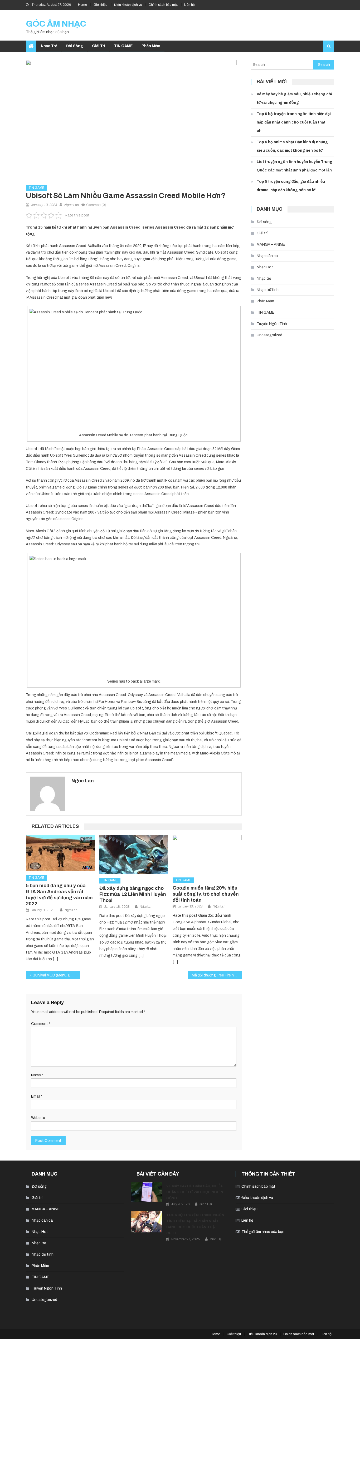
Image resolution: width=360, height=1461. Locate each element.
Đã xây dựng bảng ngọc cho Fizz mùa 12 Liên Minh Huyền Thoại (132, 894)
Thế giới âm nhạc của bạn (262, 1232)
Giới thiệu (101, 5)
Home (82, 5)
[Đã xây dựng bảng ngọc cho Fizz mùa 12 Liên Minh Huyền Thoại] (133, 854)
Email (36, 1096)
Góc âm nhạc (56, 23)
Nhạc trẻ (49, 46)
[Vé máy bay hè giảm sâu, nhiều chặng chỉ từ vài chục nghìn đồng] (146, 1192)
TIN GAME (123, 46)
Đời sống (74, 46)
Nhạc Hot (265, 267)
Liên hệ (189, 5)
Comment (40, 1024)
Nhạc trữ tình (268, 290)
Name (37, 1075)
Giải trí (98, 46)
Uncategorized (269, 335)
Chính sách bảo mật (163, 5)
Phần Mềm (151, 46)
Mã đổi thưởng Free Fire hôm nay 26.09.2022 (217, 975)
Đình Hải (206, 1204)
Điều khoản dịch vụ (128, 5)
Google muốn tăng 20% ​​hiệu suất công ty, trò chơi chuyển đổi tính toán (206, 894)
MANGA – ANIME (271, 244)
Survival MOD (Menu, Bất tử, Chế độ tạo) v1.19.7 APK (56, 975)
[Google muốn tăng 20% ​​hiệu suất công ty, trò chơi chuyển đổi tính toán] (207, 854)
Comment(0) (96, 205)
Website (38, 1118)
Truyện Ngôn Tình (272, 324)
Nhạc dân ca (267, 256)
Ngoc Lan (71, 205)
